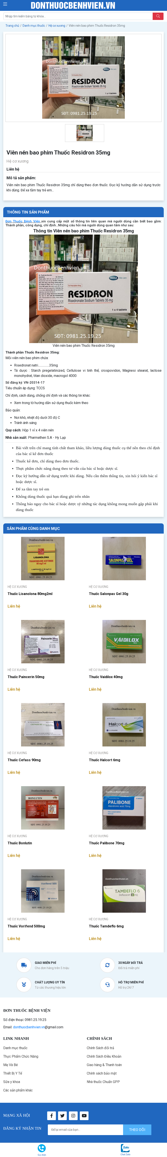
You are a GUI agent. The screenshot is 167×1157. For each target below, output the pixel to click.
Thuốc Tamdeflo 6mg (106, 926)
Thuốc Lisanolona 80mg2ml (30, 594)
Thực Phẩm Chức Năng (20, 1056)
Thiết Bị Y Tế (12, 1073)
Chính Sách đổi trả (100, 1048)
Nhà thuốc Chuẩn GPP (103, 1082)
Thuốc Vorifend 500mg (26, 926)
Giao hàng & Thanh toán (104, 1065)
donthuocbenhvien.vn (29, 1027)
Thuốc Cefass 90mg (24, 760)
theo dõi (137, 1129)
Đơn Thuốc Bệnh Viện (22, 221)
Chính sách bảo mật (102, 1073)
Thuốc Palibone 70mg (106, 843)
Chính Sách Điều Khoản (104, 1056)
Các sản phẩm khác (18, 1090)
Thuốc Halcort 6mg (104, 760)
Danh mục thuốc (15, 1048)
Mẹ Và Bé (10, 1065)
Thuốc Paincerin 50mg (26, 677)
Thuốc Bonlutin (20, 843)
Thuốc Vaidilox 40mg (106, 677)
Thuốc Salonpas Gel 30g (108, 594)
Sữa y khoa (11, 1082)
